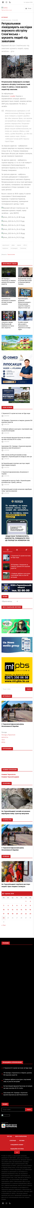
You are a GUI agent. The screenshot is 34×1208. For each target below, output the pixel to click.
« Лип (4, 925)
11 (8, 909)
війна (13, 245)
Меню (29, 8)
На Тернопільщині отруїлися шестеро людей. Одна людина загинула (16, 464)
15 (26, 909)
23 (30, 914)
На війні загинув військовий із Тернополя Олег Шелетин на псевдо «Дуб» (24, 325)
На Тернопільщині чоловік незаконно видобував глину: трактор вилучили (17, 490)
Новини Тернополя (8, 774)
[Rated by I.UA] (17, 1115)
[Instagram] (6, 2)
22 (26, 914)
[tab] (7, 550)
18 (8, 914)
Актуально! (5, 17)
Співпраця (13, 1140)
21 (21, 914)
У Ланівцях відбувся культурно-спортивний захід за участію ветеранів (17, 430)
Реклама (21, 1140)
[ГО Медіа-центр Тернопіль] (17, 1125)
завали (19, 245)
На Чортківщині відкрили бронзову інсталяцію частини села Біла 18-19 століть (16, 438)
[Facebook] (3, 2)
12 (12, 909)
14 (21, 909)
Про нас (9, 1136)
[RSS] (9, 2)
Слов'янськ (23, 248)
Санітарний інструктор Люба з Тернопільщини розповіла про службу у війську (16, 481)
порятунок (5, 248)
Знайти (29, 689)
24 (4, 918)
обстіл (25, 245)
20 (17, 914)
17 (3, 914)
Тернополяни (11, 254)
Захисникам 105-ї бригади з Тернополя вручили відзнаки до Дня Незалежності (16, 447)
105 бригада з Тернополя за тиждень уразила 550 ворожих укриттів (17, 421)
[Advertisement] (17, 963)
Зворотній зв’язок (21, 1136)
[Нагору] (17, 1152)
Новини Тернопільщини (10, 777)
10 (3, 909)
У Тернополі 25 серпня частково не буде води (16, 413)
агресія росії (5, 245)
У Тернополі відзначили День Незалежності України (15, 473)
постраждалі (14, 248)
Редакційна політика (17, 1148)
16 (30, 909)
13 (17, 909)
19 (12, 914)
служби (12, 96)
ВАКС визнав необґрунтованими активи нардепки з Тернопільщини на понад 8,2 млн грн (17, 455)
